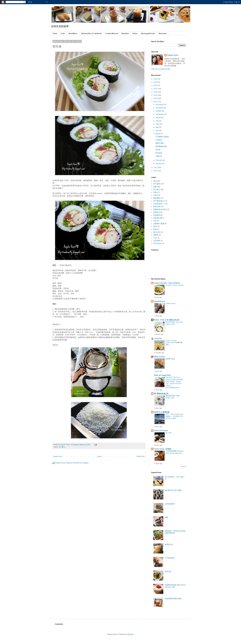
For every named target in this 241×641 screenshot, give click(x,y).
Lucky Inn (158, 338)
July (157, 121)
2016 (156, 92)
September (160, 114)
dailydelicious (159, 301)
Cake (63, 33)
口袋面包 (158, 140)
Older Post (141, 456)
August (158, 117)
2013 (156, 102)
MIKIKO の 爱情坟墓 (161, 412)
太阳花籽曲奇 (170, 504)
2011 (156, 171)
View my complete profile (160, 69)
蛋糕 (155, 187)
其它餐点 (62, 447)
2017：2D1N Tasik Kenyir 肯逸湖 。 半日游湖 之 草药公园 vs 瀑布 (174, 416)
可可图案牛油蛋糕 (162, 137)
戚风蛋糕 (156, 198)
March (158, 134)
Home (55, 33)
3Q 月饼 (168, 432)
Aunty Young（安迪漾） (163, 449)
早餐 (155, 192)
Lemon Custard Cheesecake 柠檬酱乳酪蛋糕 (174, 342)
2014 (156, 98)
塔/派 (155, 226)
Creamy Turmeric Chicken (175, 285)
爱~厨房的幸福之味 (161, 394)
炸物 (155, 229)
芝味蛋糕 (156, 215)
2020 (156, 79)
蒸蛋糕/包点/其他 (159, 209)
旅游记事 (156, 207)
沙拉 (155, 221)
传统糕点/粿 (157, 218)
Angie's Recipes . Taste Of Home (167, 283)
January (159, 164)
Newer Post (57, 456)
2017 (156, 89)
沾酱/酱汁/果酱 (158, 224)
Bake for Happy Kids (162, 375)
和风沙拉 (168, 571)
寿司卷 (157, 150)
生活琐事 (156, 241)
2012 (156, 168)
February (159, 160)
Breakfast (125, 33)
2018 (156, 85)
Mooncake (163, 33)
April (158, 131)
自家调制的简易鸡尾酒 (173, 599)
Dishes (135, 33)
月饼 (155, 195)
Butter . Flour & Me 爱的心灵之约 (166, 320)
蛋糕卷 (155, 235)
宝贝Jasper (157, 243)
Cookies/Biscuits (111, 33)
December (160, 105)
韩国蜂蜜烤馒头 (161, 146)
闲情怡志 (156, 212)
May (157, 127)
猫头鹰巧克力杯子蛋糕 (173, 490)
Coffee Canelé (170, 303)
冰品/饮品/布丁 (158, 204)
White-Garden (159, 357)
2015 (156, 95)
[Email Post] (95, 444)
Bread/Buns (72, 33)
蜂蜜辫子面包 (170, 359)
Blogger (131, 634)
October (159, 111)
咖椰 (166, 517)
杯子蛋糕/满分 (158, 201)
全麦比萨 (158, 156)
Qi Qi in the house (161, 431)
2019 (156, 82)
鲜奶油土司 (169, 544)
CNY (155, 238)
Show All (183, 466)
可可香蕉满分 (170, 558)
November (160, 108)
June (158, 124)
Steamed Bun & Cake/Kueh (91, 33)
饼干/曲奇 (156, 184)
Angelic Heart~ (173, 55)
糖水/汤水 (156, 232)
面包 (155, 181)
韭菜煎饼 (158, 153)
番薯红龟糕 (159, 143)
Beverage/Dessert (148, 33)
